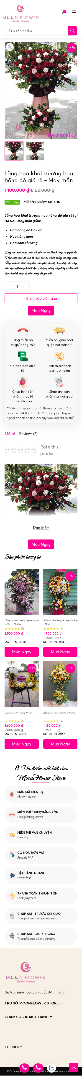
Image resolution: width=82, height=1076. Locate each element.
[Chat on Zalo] (51, 1068)
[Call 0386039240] (38, 1068)
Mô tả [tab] (10, 433)
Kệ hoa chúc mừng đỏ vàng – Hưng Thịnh (60, 622)
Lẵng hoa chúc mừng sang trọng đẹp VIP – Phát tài (21, 622)
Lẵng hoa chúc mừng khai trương (59, 713)
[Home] (20, 12)
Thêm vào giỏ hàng (41, 298)
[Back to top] (73, 1067)
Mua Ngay (41, 310)
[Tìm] (72, 30)
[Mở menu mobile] (74, 12)
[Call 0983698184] (24, 1068)
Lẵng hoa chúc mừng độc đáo (19, 713)
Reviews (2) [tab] (28, 433)
